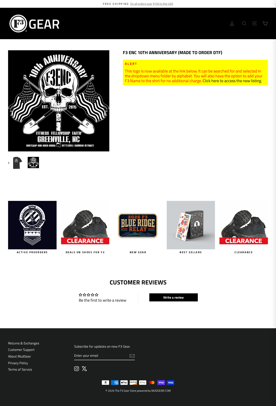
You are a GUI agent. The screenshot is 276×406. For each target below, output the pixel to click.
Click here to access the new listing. (232, 81)
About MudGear (19, 356)
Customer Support (21, 349)
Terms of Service (20, 369)
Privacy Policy (18, 363)
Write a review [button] (173, 297)
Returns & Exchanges (23, 343)
